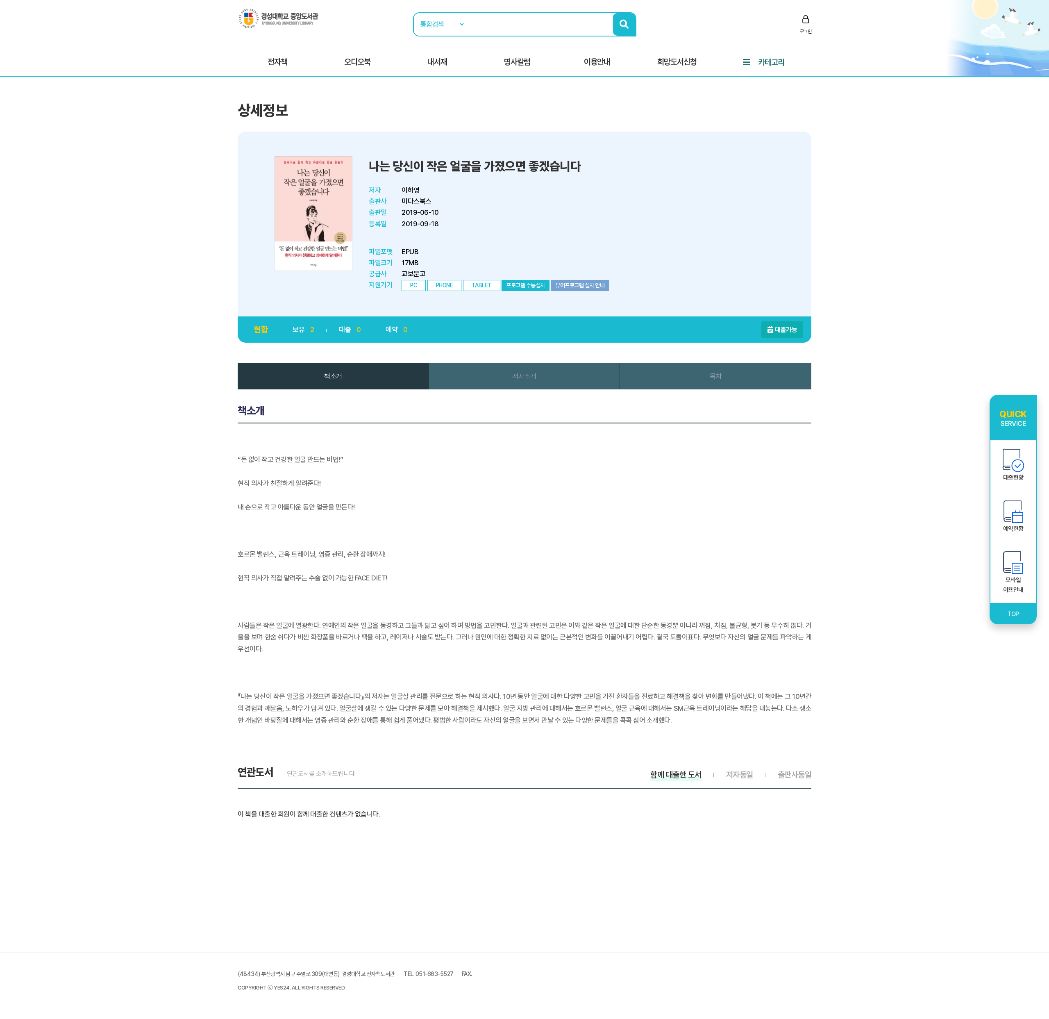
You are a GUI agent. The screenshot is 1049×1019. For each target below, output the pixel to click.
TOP (1013, 614)
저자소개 (524, 376)
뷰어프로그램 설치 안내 (579, 285)
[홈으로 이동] (279, 18)
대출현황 (1013, 477)
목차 (716, 376)
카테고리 (771, 62)
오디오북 (357, 62)
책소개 (333, 376)
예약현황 (1013, 528)
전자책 (277, 62)
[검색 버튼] (624, 24)
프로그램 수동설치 (525, 285)
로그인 (806, 31)
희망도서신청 (677, 62)
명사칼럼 (517, 62)
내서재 (437, 62)
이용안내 (597, 62)
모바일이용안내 (1013, 585)
